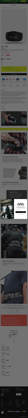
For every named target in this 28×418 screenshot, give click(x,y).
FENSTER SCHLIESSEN (21, 214)
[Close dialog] (26, 199)
